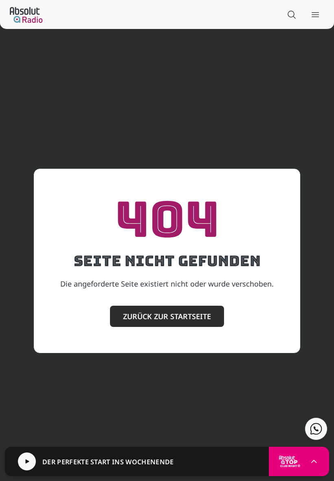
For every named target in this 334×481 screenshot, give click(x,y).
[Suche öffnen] (291, 15)
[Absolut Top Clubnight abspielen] (27, 461)
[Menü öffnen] (315, 15)
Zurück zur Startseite (167, 316)
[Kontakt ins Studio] (316, 428)
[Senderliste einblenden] (314, 461)
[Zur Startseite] (26, 15)
